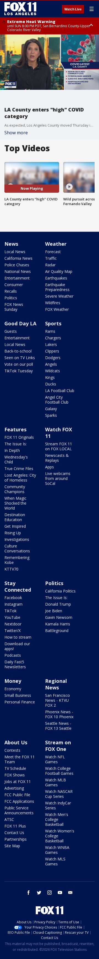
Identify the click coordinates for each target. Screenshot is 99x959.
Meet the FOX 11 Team (19, 759)
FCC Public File (17, 794)
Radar (50, 264)
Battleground (56, 630)
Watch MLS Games (55, 861)
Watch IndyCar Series (58, 805)
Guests (10, 331)
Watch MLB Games (55, 782)
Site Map (12, 845)
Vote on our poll (18, 364)
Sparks (51, 415)
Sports (53, 323)
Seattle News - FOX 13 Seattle (58, 726)
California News (18, 258)
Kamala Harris (57, 624)
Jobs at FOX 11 (17, 781)
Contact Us (14, 832)
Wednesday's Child (16, 459)
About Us (15, 742)
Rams (50, 331)
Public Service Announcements (19, 810)
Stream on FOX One (58, 745)
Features (15, 429)
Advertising (14, 788)
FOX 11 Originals (19, 437)
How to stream (17, 637)
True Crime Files (18, 468)
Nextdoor (12, 624)
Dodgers (53, 357)
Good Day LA (20, 323)
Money (12, 681)
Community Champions (14, 489)
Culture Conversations (17, 548)
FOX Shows (14, 775)
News (11, 244)
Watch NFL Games (55, 759)
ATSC (9, 819)
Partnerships (15, 839)
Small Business (17, 695)
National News (17, 271)
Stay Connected (17, 586)
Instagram (13, 604)
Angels (51, 364)
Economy (12, 688)
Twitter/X (12, 630)
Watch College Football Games (59, 771)
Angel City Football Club (56, 400)
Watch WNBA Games (57, 850)
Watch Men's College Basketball (56, 819)
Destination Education (14, 517)
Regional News (56, 684)
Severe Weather (59, 296)
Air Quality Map (58, 271)
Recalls (10, 291)
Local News (14, 251)
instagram (49, 892)
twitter (39, 892)
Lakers (51, 344)
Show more (16, 133)
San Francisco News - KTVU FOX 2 (57, 700)
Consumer (13, 284)
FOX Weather (57, 309)
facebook (28, 892)
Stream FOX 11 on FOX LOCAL (58, 446)
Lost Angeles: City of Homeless (20, 477)
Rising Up (12, 532)
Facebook (13, 597)
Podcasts (12, 655)
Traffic (51, 258)
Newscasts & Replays (57, 458)
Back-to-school (18, 351)
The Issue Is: (15, 443)
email (70, 892)
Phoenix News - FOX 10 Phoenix (59, 714)
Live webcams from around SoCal (57, 478)
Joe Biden (53, 610)
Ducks (50, 384)
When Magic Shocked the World (15, 503)
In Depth (12, 450)
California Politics (60, 591)
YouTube (12, 617)
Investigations (16, 539)
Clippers (52, 351)
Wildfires (52, 302)
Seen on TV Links (19, 357)
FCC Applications (19, 801)
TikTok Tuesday (18, 370)
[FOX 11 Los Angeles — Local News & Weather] (20, 8)
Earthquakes (56, 278)
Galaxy (51, 408)
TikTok (10, 610)
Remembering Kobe (16, 560)
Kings (50, 377)
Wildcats (52, 370)
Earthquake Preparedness (57, 287)
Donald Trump (58, 604)
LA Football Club (59, 390)
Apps (49, 466)
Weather (56, 244)
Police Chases (16, 264)
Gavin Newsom (58, 617)
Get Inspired (15, 526)
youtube (60, 892)
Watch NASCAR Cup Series (59, 794)
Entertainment (17, 278)
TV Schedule (15, 768)
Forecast (53, 251)
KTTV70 (11, 569)
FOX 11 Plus (15, 826)
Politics (10, 297)
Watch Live (73, 9)
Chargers (53, 337)
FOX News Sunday (13, 307)
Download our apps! (17, 646)
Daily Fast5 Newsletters (15, 664)
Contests (12, 750)
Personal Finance (19, 701)
